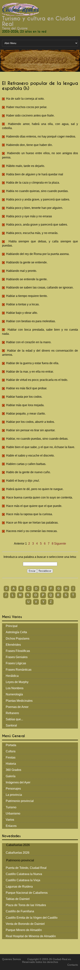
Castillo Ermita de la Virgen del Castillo (31, 917)
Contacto (72, 964)
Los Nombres (14, 688)
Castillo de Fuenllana (20, 911)
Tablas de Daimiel (18, 899)
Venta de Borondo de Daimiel (25, 923)
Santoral (11, 725)
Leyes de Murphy (17, 682)
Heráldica (12, 675)
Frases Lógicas (16, 663)
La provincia (14, 794)
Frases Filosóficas (18, 650)
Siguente (60, 543)
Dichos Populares (17, 638)
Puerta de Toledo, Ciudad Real (26, 867)
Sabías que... (14, 719)
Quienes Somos (11, 959)
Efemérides (13, 644)
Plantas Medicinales (19, 700)
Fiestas (10, 757)
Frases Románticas (18, 669)
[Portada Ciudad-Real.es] (20, 9)
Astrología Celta (16, 632)
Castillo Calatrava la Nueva (24, 874)
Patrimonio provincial (20, 801)
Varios (10, 819)
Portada (11, 745)
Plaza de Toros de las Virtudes (26, 905)
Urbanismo (13, 813)
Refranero (12, 713)
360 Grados (13, 769)
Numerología (14, 694)
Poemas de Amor (17, 706)
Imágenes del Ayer (18, 782)
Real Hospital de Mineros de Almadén (31, 936)
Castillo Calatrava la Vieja (23, 880)
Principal (11, 626)
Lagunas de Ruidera (19, 886)
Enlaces (11, 825)
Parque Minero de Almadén (24, 930)
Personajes (13, 788)
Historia (11, 763)
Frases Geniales (17, 657)
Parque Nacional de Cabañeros (27, 892)
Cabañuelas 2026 (17, 852)
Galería (10, 776)
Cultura (10, 751)
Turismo (11, 807)
